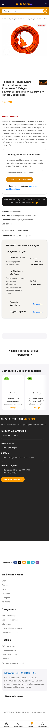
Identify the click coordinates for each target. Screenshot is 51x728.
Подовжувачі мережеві (17, 19)
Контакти (6, 602)
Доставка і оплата (9, 655)
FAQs (4, 589)
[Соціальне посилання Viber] (29, 235)
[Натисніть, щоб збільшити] (6, 52)
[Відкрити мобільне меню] (3, 3)
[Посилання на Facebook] (14, 235)
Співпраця (6, 598)
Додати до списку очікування (19, 179)
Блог (4, 581)
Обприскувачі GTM (36, 404)
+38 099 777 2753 (10, 435)
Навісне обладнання (10, 632)
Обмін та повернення (10, 650)
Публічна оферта (8, 646)
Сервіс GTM (6, 659)
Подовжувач (16, 220)
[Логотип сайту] (24, 3)
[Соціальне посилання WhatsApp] (23, 235)
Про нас (5, 585)
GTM (10, 224)
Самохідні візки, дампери (12, 628)
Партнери (6, 593)
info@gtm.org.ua (10, 448)
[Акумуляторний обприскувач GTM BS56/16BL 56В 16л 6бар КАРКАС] (36, 386)
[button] (11, 393)
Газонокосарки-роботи (12, 404)
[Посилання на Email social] (20, 235)
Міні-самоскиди (8, 624)
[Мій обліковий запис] (46, 3)
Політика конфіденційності (13, 663)
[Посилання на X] (17, 235)
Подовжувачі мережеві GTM (37, 19)
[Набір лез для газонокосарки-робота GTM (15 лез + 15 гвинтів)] (13, 386)
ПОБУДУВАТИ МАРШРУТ (12, 479)
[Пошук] (45, 11)
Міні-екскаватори (9, 616)
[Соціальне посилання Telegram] (26, 235)
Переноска (28, 220)
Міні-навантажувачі (10, 620)
